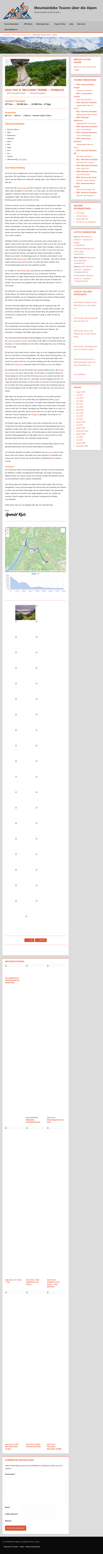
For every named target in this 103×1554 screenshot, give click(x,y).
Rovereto (48, 452)
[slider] (78, 311)
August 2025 (80, 392)
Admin (22, 1546)
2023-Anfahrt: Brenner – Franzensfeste (33, 1120)
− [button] (7, 532)
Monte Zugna (22, 188)
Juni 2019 (79, 413)
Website (8, 1521)
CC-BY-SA (53, 571)
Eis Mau (35, 274)
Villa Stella (23, 159)
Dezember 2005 (82, 446)
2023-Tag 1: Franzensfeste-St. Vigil (55, 1120)
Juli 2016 (79, 419)
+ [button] (7, 529)
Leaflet (11, 571)
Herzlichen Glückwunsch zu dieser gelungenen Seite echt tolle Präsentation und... (84, 362)
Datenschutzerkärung (33, 1546)
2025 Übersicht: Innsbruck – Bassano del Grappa (83, 240)
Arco (29, 379)
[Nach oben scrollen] (100, 1551)
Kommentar (10, 1474)
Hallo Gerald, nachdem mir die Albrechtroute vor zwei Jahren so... (85, 305)
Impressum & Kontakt (11, 1546)
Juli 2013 (79, 425)
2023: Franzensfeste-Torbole (16, 93)
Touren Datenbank (11, 24)
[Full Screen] (7, 535)
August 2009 (80, 434)
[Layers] (63, 530)
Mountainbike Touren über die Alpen (65, 8)
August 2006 (80, 443)
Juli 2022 (79, 404)
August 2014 (80, 422)
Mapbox (64, 571)
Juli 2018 (79, 416)
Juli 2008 (79, 437)
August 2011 (80, 428)
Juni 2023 (79, 401)
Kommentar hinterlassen (37, 93)
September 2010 (82, 431)
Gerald (76, 249)
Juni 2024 (79, 398)
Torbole (17, 364)
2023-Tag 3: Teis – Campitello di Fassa (33, 1282)
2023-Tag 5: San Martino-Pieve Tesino (11, 1447)
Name (8, 1507)
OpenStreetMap (21, 571)
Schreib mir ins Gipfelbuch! (86, 222)
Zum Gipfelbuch (80, 374)
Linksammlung (81, 216)
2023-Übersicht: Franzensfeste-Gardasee (12, 980)
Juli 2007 (79, 440)
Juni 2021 (79, 407)
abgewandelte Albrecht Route (85, 106)
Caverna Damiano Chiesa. (17, 341)
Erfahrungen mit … (83, 219)
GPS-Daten (80, 213)
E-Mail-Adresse (11, 1514)
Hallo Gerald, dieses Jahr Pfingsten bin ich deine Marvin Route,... (85, 334)
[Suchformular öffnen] (99, 24)
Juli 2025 (79, 395)
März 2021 (80, 410)
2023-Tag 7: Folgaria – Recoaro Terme (54, 1447)
